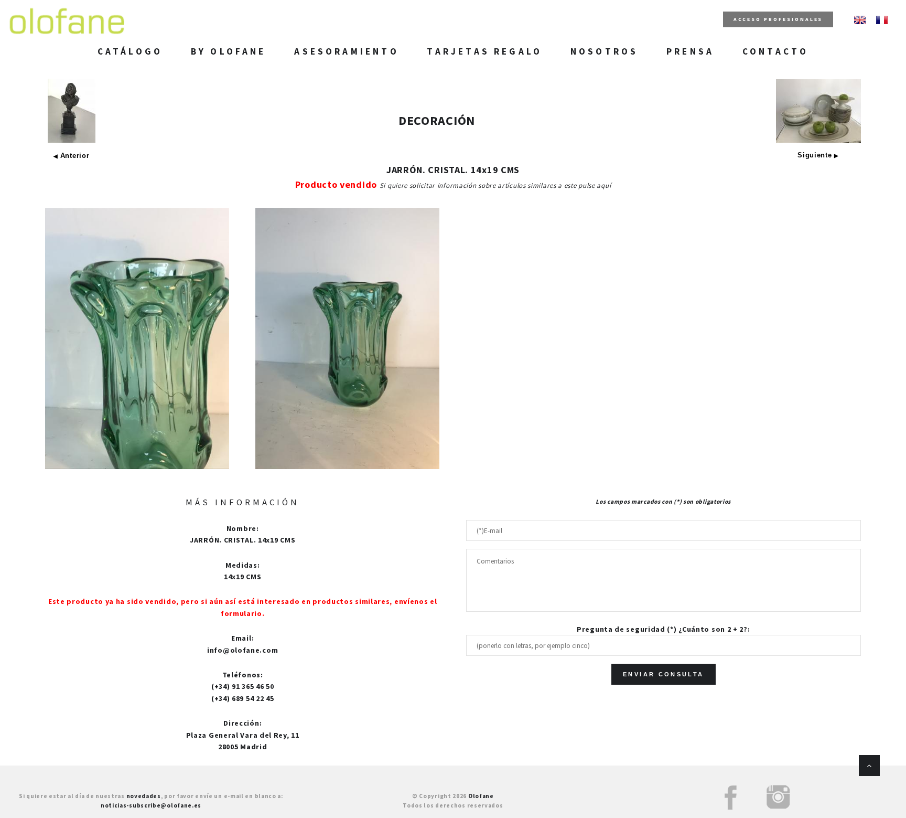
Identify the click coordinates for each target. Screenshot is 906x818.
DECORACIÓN (436, 120)
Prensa (690, 51)
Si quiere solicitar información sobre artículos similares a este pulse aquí (495, 185)
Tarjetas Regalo (484, 51)
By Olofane (228, 51)
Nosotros (604, 51)
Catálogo (130, 51)
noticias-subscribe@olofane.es (151, 805)
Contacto (775, 51)
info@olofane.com (242, 650)
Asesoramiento (346, 51)
